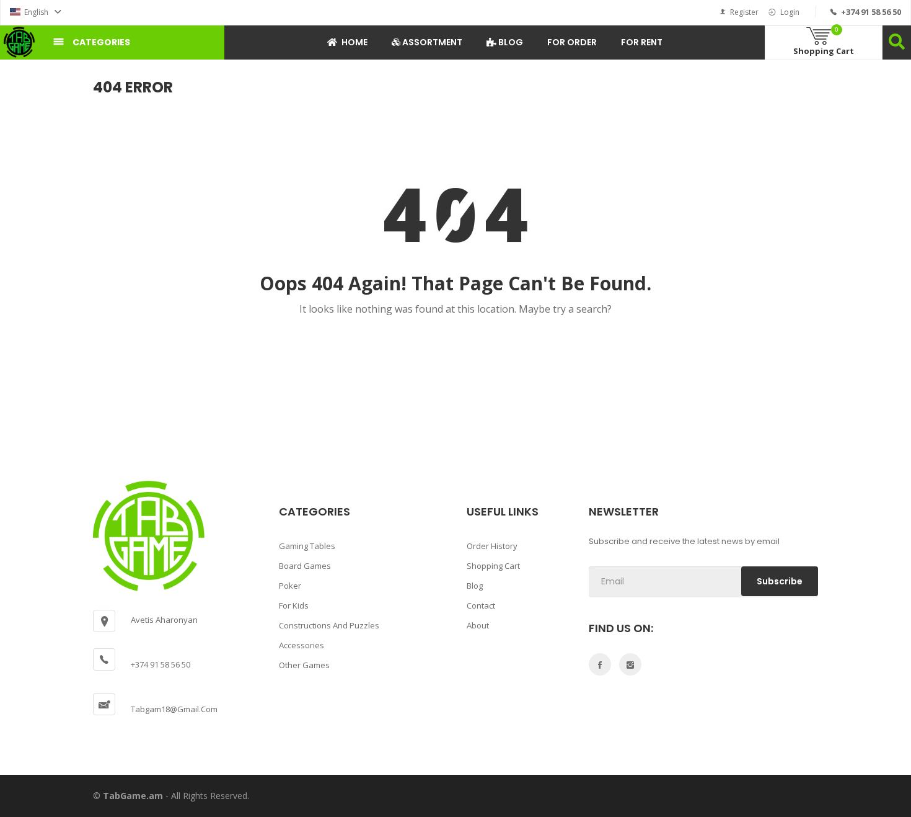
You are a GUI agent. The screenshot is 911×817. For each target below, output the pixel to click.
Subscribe (780, 581)
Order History (492, 545)
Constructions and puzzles (329, 625)
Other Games (304, 665)
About (478, 625)
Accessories (301, 645)
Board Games (305, 565)
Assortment (431, 42)
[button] (35, 12)
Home (354, 42)
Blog (509, 42)
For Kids (294, 605)
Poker (290, 585)
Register (744, 12)
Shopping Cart (493, 565)
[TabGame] (19, 42)
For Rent (641, 42)
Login (789, 12)
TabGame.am (133, 795)
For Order (572, 42)
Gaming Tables (307, 545)
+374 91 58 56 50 (871, 11)
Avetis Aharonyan (164, 619)
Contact (481, 605)
